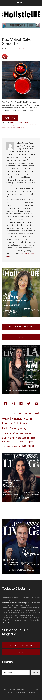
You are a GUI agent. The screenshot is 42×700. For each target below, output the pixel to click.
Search (35, 672)
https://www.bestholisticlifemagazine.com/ (19, 603)
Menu (22, 3)
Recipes (25, 122)
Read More (10, 118)
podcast (31, 437)
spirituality (6, 446)
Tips (19, 446)
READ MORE (6, 622)
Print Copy (21, 337)
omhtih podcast (18, 437)
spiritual (31, 442)
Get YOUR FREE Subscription (21, 645)
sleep (22, 442)
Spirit (26, 442)
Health (29, 125)
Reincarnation (15, 442)
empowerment (16, 125)
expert (24, 125)
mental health (7, 434)
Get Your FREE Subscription (21, 327)
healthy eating (19, 428)
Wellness (22, 127)
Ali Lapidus (32, 692)
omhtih (5, 438)
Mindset (10, 127)
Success (14, 446)
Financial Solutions (13, 423)
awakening (6, 414)
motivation (29, 434)
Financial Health (22, 418)
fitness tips (29, 424)
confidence (14, 414)
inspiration (30, 428)
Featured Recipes (16, 122)
